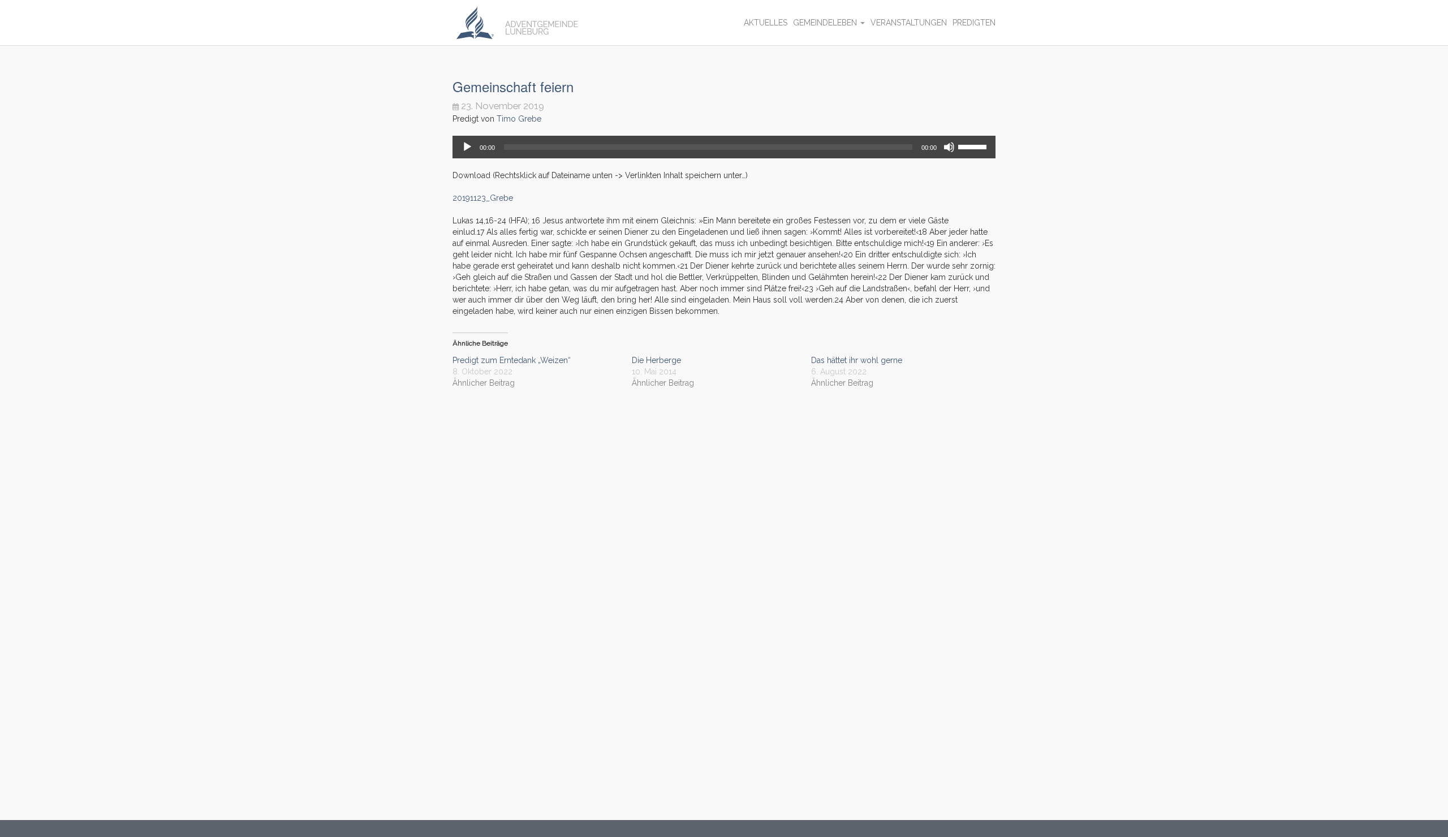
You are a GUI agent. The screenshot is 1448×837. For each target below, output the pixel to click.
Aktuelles (765, 22)
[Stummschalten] (949, 147)
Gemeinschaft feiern (513, 86)
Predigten (974, 22)
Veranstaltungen (908, 22)
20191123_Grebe (483, 197)
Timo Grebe (519, 118)
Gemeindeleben (826, 22)
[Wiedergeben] (467, 147)
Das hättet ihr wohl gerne (856, 360)
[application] (724, 147)
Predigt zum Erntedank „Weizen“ (512, 360)
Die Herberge (656, 360)
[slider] (974, 146)
